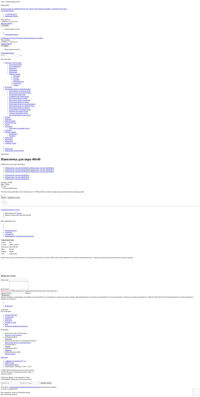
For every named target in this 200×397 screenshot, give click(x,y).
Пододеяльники (14, 66)
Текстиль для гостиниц (13, 63)
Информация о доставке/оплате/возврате (19, 236)
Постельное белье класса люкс (20, 115)
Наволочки (13, 72)
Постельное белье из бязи (18, 98)
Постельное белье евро (17, 94)
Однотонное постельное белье (20, 109)
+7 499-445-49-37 (11, 14)
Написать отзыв (14, 210)
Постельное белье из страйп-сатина (21, 106)
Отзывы (40, 38)
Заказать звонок (6, 23)
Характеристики (11, 230)
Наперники (13, 134)
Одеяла (15, 85)
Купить (4, 197)
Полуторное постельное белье (20, 91)
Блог (6, 324)
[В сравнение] (6, 203)
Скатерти (8, 130)
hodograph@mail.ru (11, 16)
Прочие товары (14, 74)
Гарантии (26, 38)
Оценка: (4, 293)
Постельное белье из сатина (19, 102)
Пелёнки (12, 136)
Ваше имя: (4, 280)
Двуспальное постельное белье (20, 93)
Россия (19, 213)
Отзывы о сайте (10, 143)
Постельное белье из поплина (19, 100)
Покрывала (13, 70)
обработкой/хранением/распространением (25, 387)
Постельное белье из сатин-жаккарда (22, 104)
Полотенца (17, 83)
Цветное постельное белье (18, 111)
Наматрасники (18, 81)
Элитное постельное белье (18, 113)
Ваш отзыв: (5, 289)
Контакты (33, 38)
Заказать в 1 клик (13, 197)
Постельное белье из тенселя (19, 108)
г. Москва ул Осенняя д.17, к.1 (15, 361)
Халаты (16, 78)
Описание (8, 232)
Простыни (13, 68)
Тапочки (16, 79)
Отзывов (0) (9, 234)
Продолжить (5, 295)
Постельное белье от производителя (18, 89)
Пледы (7, 124)
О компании (5, 38)
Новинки (8, 119)
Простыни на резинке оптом (19, 128)
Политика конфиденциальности (16, 326)
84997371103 (9, 363)
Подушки (16, 76)
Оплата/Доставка (16, 38)
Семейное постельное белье (19, 96)
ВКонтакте (9, 306)
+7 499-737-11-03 (7, 57)
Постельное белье (15, 64)
